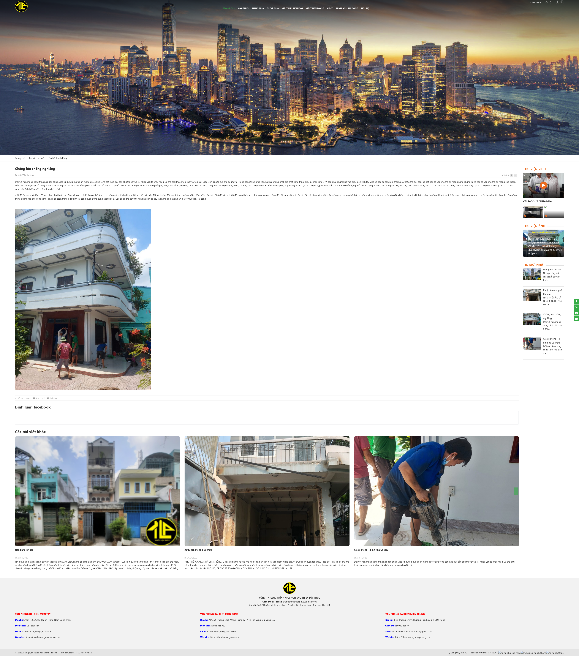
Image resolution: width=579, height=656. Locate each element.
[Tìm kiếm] (557, 2)
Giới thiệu (243, 8)
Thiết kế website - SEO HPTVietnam (76, 652)
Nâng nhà (258, 8)
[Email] (576, 312)
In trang (53, 398)
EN (562, 2)
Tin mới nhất (534, 264)
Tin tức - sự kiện (37, 157)
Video (330, 8)
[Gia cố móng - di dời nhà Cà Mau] (436, 491)
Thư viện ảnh (534, 226)
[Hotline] (576, 307)
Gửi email (40, 398)
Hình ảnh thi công (347, 8)
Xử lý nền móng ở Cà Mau (198, 549)
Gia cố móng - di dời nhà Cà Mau (371, 549)
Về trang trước (24, 398)
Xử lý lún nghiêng (292, 8)
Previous (17, 491)
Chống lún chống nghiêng (552, 316)
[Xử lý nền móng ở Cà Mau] (267, 491)
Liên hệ (548, 2)
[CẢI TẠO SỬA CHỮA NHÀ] (533, 212)
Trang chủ (229, 8)
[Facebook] (576, 301)
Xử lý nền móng (315, 8)
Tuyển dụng (535, 2)
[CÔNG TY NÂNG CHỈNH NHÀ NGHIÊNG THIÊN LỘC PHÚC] (21, 6)
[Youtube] (576, 318)
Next (516, 491)
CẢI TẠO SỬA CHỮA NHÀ (537, 201)
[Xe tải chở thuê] (555, 653)
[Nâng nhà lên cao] (97, 491)
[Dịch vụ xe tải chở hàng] (533, 653)
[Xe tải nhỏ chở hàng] (509, 653)
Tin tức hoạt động (58, 157)
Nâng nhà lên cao (24, 549)
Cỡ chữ (505, 175)
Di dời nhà (273, 8)
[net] (543, 185)
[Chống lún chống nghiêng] (532, 319)
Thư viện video (535, 169)
